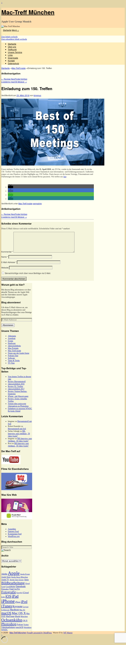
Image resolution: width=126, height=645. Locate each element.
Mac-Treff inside (19, 68)
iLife (3, 597)
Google (19, 593)
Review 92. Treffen (15, 386)
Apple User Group (17, 580)
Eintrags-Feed (13, 531)
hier (64, 177)
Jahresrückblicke (14, 346)
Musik (17, 616)
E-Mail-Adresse (8, 262)
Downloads (13, 57)
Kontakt (11, 60)
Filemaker (5, 589)
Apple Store (6, 577)
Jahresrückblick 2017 (16, 389)
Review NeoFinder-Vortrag (14, 79)
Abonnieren (8, 325)
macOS (6, 613)
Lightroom (5, 610)
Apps (26, 579)
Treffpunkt (12, 49)
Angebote (11, 338)
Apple (14, 573)
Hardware (12, 343)
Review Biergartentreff (17, 381)
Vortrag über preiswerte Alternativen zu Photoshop (18, 404)
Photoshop (8, 624)
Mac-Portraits (13, 348)
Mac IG (22, 610)
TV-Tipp (11, 363)
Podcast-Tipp (13, 355)
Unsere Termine (15, 52)
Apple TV (5, 579)
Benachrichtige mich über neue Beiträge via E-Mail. (28, 273)
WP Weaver (68, 633)
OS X (25, 620)
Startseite (7, 30)
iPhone (8, 601)
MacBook (14, 609)
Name (4, 256)
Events (10, 341)
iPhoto (17, 602)
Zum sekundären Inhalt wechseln (14, 39)
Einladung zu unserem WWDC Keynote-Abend (20, 409)
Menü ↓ (15, 30)
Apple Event (25, 574)
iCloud (25, 592)
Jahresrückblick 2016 (16, 384)
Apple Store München (19, 577)
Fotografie (8, 592)
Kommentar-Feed (14, 534)
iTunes (6, 606)
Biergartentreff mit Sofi (17, 429)
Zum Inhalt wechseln (9, 37)
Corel (3, 586)
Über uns (12, 46)
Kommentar (7, 251)
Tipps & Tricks (14, 360)
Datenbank (21, 586)
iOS (8, 596)
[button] (10, 187)
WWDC (4, 630)
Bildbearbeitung (13, 583)
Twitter (26, 624)
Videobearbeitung (8, 627)
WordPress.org (14, 536)
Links (10, 55)
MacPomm (10, 616)
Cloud (27, 583)
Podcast (20, 624)
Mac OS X (19, 613)
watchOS (19, 627)
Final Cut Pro (14, 589)
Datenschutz (13, 63)
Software (11, 358)
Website (5, 267)
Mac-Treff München (27, 12)
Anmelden (12, 529)
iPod (24, 602)
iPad (15, 596)
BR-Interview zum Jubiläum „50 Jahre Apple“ (19, 433)
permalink (37, 203)
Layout (25, 607)
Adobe (4, 574)
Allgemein (12, 336)
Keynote (17, 606)
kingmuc (37, 95)
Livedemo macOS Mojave (14, 81)
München (24, 616)
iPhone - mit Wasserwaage (18, 396)
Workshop (28, 627)
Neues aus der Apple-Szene (18, 353)
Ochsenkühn (11, 620)
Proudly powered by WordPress (39, 633)
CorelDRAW (10, 586)
